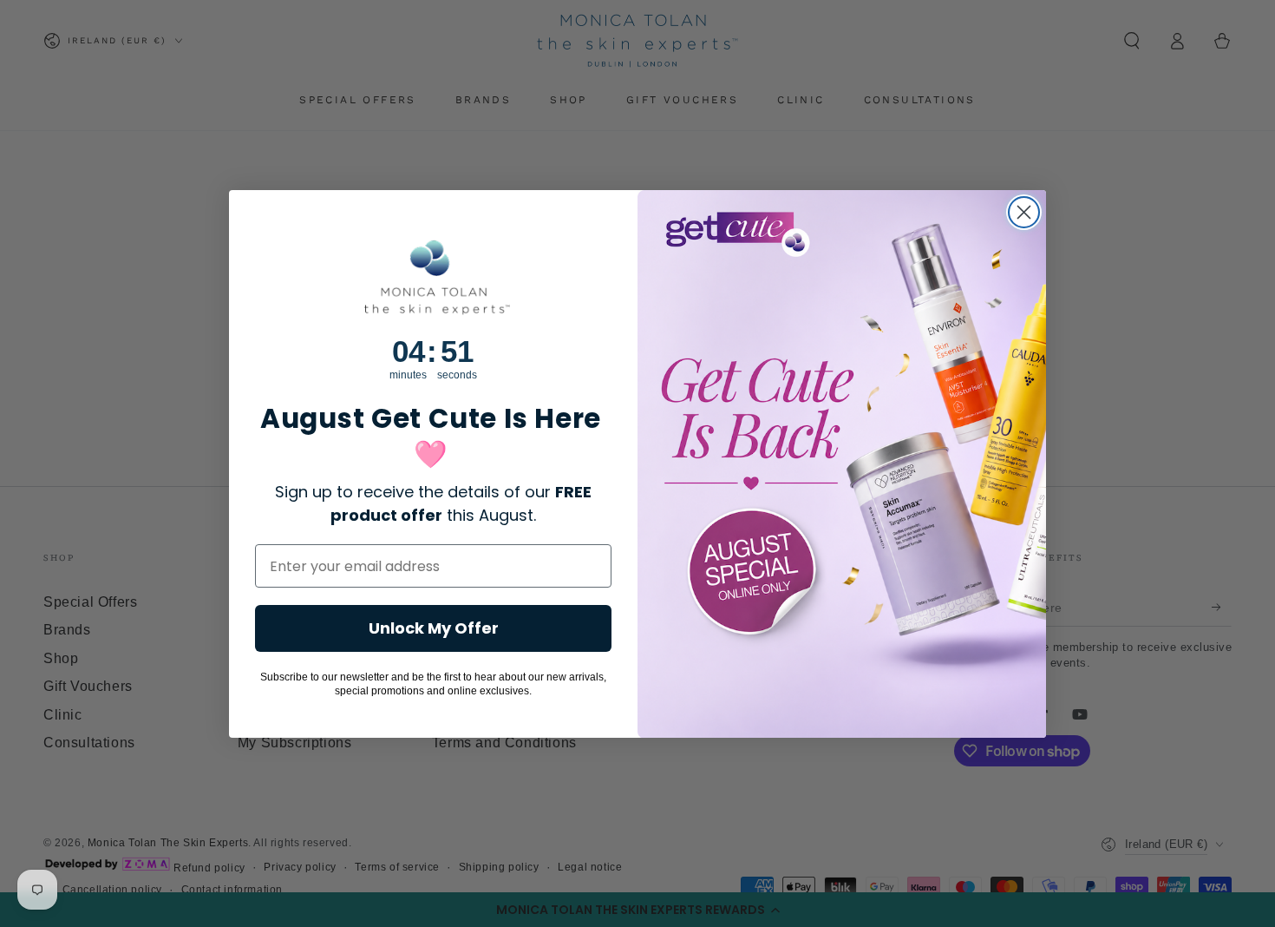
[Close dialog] (1024, 212)
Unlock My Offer (434, 628)
